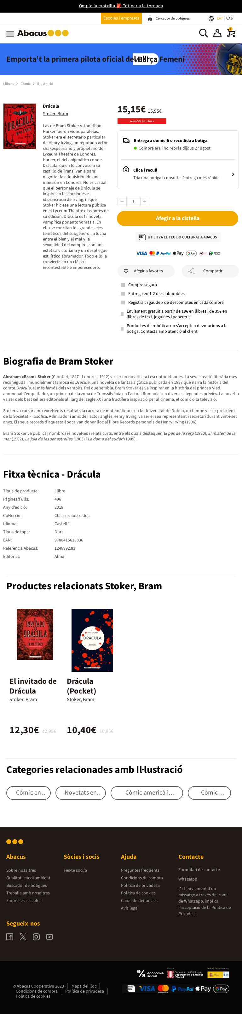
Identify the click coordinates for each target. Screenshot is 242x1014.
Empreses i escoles (23, 901)
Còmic (25, 84)
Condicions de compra (142, 878)
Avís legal (130, 908)
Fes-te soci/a (75, 870)
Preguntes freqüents (140, 870)
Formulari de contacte (199, 870)
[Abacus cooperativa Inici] (44, 37)
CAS (229, 18)
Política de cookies (138, 893)
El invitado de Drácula (33, 686)
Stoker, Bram (55, 113)
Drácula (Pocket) (81, 686)
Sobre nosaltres (21, 870)
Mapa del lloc (84, 986)
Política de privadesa (140, 885)
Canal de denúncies (139, 901)
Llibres (8, 84)
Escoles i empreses (121, 18)
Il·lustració (45, 84)
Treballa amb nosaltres (28, 893)
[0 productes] (231, 35)
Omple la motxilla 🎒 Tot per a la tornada (121, 6)
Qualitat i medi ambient (28, 878)
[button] (217, 34)
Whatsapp (187, 879)
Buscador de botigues (26, 885)
